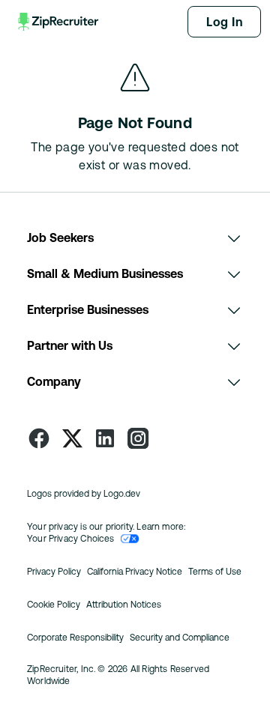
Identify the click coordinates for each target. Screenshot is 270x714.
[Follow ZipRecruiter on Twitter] (72, 438)
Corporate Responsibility (75, 637)
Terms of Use (215, 571)
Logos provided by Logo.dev (83, 493)
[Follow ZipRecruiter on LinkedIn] (105, 438)
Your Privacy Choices (71, 538)
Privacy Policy (54, 571)
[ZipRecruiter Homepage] (59, 22)
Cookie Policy (53, 604)
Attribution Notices (123, 604)
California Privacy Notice (134, 571)
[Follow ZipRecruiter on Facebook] (39, 438)
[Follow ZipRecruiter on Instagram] (138, 438)
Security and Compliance (180, 637)
